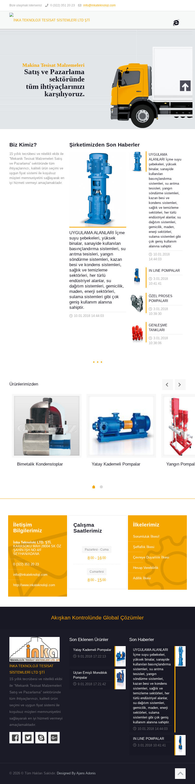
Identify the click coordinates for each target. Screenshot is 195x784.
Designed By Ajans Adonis (76, 773)
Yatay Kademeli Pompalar (116, 464)
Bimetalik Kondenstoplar (40, 464)
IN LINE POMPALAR (164, 271)
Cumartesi (97, 571)
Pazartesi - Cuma (97, 549)
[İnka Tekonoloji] (49, 20)
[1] (93, 487)
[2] (101, 486)
